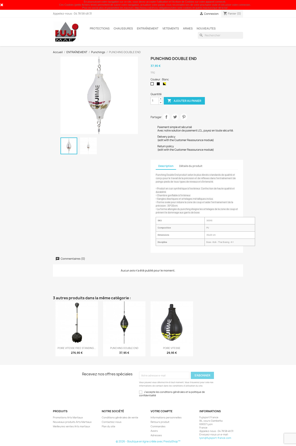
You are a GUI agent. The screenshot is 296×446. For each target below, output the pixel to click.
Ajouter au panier (184, 101)
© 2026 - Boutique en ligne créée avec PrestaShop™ (148, 441)
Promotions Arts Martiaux (68, 417)
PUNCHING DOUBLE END (124, 348)
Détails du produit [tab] (190, 166)
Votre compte (161, 411)
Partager (166, 116)
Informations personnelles (166, 417)
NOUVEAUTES (206, 28)
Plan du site (108, 426)
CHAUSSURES (123, 28)
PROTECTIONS (100, 28)
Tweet (175, 116)
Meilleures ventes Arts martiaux (71, 426)
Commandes (158, 426)
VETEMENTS (170, 28)
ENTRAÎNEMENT (147, 28)
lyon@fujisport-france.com (215, 437)
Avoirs (154, 430)
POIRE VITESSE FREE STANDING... (77, 348)
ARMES (188, 28)
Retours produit (160, 422)
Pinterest (183, 116)
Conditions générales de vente (120, 417)
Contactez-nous (111, 422)
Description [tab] (166, 166)
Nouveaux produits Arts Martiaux (72, 422)
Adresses (156, 435)
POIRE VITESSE (171, 348)
